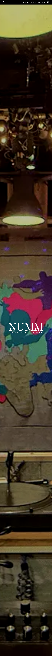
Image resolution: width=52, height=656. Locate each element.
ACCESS (33, 2)
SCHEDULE (26, 2)
